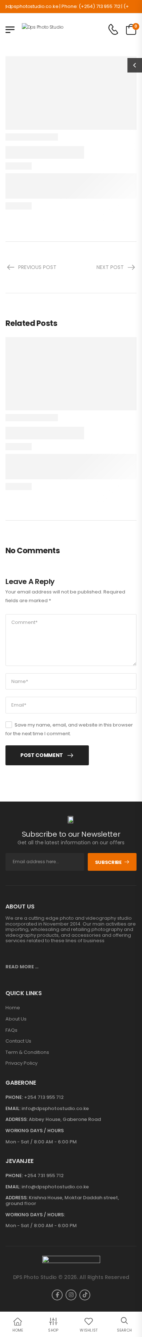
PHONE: (14, 1097)
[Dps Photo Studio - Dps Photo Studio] (50, 29)
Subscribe (108, 862)
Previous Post (37, 267)
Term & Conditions (27, 1052)
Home (12, 1008)
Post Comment (41, 755)
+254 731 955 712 (44, 1175)
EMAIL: (12, 1108)
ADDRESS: (16, 1119)
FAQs (11, 1030)
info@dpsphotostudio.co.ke (55, 1108)
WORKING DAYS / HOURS (34, 1131)
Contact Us (18, 1041)
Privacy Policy (21, 1063)
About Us (16, 1019)
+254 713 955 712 (44, 1097)
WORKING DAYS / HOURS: (35, 1215)
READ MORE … (22, 966)
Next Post (110, 267)
